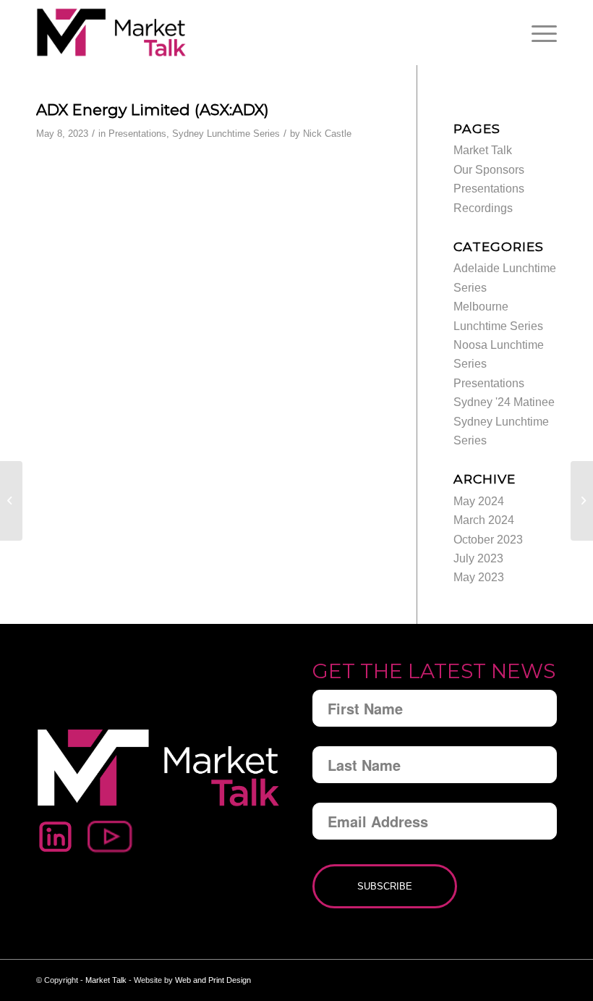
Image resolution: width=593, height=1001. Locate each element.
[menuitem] (540, 32)
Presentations (137, 133)
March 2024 (483, 520)
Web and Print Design (213, 980)
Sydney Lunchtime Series (226, 133)
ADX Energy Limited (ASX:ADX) (152, 110)
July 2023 (478, 558)
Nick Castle (327, 133)
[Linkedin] (55, 837)
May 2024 (478, 501)
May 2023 (478, 577)
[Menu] (540, 32)
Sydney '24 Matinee (504, 402)
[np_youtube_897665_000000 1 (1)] (110, 837)
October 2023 (488, 539)
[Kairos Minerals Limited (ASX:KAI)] (11, 501)
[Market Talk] (111, 32)
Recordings (483, 208)
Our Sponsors (488, 170)
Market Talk (482, 150)
